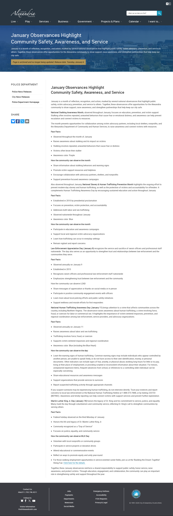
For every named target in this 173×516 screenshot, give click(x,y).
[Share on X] (22, 121)
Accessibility (101, 495)
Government (85, 21)
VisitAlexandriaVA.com (27, 509)
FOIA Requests (101, 499)
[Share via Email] (27, 121)
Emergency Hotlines (101, 491)
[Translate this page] (168, 3)
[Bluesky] (13, 121)
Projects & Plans (110, 21)
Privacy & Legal (101, 502)
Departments (69, 499)
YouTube (33, 500)
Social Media (69, 506)
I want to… (154, 21)
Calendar (134, 21)
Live (13, 21)
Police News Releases (22, 91)
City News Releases (21, 96)
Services (44, 21)
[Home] (23, 13)
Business (63, 21)
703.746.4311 (31, 492)
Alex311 (21, 492)
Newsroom (69, 502)
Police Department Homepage (25, 102)
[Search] (159, 13)
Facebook (26, 500)
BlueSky (22, 500)
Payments (69, 495)
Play (27, 21)
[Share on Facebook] (18, 121)
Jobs (69, 491)
